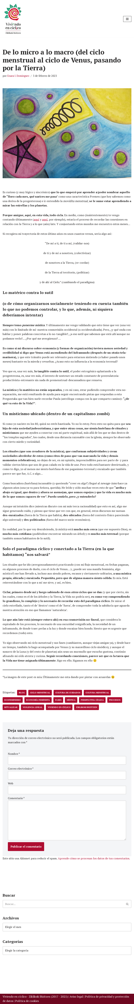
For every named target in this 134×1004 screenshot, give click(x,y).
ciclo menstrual (40, 692)
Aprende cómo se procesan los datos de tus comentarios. (94, 858)
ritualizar (10, 707)
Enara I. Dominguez (18, 75)
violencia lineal (32, 707)
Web (10, 783)
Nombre (14, 754)
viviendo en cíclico (59, 707)
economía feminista (38, 700)
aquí (36, 219)
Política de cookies (27, 1001)
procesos (114, 700)
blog (22, 692)
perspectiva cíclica (92, 700)
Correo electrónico (21, 768)
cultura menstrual (97, 692)
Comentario (16, 798)
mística (71, 700)
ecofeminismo (12, 700)
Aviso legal (76, 996)
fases (58, 700)
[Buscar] (127, 904)
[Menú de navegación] (127, 19)
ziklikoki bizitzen (86, 707)
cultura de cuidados (67, 692)
